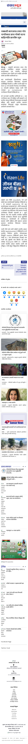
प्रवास (14, 691)
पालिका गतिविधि (14, 700)
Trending (14, 713)
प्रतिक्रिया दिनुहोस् (5, 279)
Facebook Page (6, 642)
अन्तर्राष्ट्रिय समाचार (14, 701)
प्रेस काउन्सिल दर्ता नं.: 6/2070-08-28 (14, 726)
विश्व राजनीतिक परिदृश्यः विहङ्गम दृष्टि (15, 618)
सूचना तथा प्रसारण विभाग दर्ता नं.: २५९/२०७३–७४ (14, 724)
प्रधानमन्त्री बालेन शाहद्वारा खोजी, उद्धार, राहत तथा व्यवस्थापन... (14, 497)
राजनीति (14, 693)
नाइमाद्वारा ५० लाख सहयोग (8, 402)
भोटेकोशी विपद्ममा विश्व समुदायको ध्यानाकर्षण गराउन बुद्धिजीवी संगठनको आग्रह (13, 328)
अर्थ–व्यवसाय (14, 698)
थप (23, 466)
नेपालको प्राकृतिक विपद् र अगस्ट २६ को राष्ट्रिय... (15, 570)
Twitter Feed (5, 648)
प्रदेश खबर (14, 696)
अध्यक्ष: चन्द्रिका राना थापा (14, 728)
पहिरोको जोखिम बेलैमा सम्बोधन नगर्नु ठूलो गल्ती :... (14, 478)
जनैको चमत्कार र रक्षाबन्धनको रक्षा (15, 583)
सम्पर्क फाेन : (14, 673)
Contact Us (14, 718)
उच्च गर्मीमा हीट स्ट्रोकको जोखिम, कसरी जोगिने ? (14, 606)
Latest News (14, 711)
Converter (14, 717)
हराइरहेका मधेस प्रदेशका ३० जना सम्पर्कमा (12, 452)
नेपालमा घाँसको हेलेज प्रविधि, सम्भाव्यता (13, 630)
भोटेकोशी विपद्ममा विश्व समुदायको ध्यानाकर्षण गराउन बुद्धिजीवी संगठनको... (15, 471)
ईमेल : (14, 679)
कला (14, 690)
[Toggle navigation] (24, 22)
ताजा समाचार (6, 466)
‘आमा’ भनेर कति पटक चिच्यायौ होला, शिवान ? (14, 593)
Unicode (14, 715)
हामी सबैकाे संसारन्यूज (16, 8)
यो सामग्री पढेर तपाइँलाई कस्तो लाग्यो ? (11, 288)
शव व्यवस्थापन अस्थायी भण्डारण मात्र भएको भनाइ (14, 485)
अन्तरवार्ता (14, 695)
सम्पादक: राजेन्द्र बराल (14, 730)
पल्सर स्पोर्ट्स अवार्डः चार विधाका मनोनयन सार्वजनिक (14, 519)
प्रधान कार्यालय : (14, 667)
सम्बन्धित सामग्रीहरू (6, 309)
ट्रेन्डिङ (3, 566)
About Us (14, 709)
